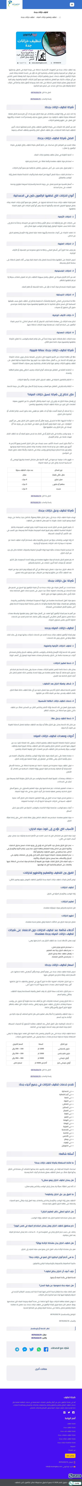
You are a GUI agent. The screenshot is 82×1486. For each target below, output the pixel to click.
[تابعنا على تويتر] (69, 1412)
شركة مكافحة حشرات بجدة (67, 1442)
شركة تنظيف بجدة (70, 1427)
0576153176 (36, 92)
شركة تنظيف (71, 1423)
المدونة (73, 1446)
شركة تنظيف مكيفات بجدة (67, 1435)
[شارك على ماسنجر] (24, 1349)
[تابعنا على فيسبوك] (73, 1412)
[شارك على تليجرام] (17, 1349)
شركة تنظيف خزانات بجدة (67, 1439)
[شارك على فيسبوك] (46, 1349)
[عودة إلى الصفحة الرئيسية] (60, 17)
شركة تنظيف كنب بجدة (68, 1431)
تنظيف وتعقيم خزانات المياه (46, 17)
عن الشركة (72, 1450)
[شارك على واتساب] (39, 1349)
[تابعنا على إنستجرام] (64, 1412)
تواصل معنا (70, 1455)
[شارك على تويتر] (31, 1349)
